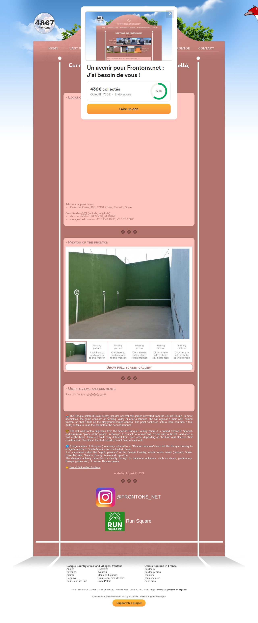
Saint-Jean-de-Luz (77, 581)
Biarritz (70, 575)
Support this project (129, 602)
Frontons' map (121, 590)
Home (53, 48)
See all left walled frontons (85, 467)
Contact (205, 48)
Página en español (177, 590)
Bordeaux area (153, 572)
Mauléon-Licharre (107, 575)
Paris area (150, 581)
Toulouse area (152, 578)
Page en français (158, 590)
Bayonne (71, 572)
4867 (44, 23)
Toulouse (150, 575)
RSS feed (143, 590)
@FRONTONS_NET (138, 497)
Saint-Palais (104, 581)
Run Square (139, 521)
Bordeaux (150, 569)
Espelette (103, 569)
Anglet (70, 569)
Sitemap (109, 590)
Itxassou (102, 572)
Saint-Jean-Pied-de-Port (111, 578)
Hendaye (72, 578)
